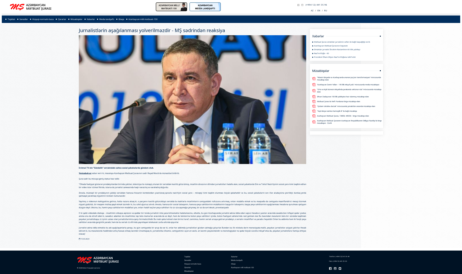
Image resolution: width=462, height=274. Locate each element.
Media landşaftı (106, 19)
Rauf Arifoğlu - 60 (321, 53)
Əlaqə (121, 19)
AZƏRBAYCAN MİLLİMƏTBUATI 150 (169, 7)
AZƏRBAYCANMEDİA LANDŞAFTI (205, 7)
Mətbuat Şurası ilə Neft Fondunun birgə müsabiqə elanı (338, 101)
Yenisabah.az (85, 173)
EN (318, 10)
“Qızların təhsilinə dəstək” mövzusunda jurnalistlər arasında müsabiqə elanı (346, 106)
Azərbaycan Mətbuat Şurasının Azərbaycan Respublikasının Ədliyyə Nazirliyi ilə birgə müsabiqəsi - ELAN (349, 122)
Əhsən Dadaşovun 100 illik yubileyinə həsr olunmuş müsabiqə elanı (343, 96)
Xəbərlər (91, 19)
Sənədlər (23, 19)
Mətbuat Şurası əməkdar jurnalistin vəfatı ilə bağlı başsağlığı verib (342, 42)
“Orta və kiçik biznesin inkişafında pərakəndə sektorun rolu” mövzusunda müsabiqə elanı (349, 90)
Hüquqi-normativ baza (43, 19)
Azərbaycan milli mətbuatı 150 (142, 19)
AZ (312, 10)
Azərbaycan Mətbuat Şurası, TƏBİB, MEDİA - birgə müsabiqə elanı (343, 116)
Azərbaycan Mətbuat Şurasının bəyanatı (331, 45)
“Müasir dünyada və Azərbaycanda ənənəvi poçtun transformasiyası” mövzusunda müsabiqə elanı (349, 78)
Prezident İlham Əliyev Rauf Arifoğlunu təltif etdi (335, 57)
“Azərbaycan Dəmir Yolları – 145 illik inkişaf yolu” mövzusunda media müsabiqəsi (348, 84)
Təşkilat (11, 19)
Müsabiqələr (76, 19)
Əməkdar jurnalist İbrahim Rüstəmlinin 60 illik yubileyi (337, 49)
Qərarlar (62, 19)
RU (325, 10)
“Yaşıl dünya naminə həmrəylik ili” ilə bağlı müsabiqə (337, 111)
